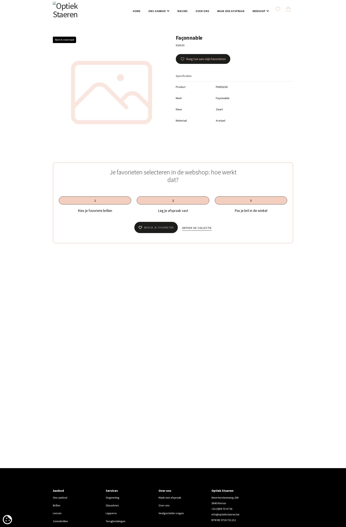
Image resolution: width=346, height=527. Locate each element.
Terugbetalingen (115, 521)
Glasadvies (112, 505)
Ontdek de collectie (197, 228)
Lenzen (57, 513)
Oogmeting (112, 497)
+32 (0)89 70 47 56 (221, 509)
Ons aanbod (60, 497)
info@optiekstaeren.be (225, 514)
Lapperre (111, 513)
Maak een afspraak (170, 497)
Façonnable (189, 37)
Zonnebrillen (60, 521)
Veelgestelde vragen (171, 513)
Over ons (164, 505)
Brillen (56, 505)
